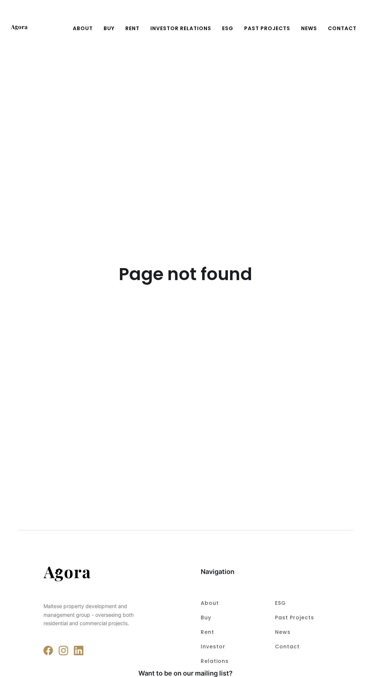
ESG (227, 28)
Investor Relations (180, 28)
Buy (109, 28)
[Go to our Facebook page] (48, 650)
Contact (287, 646)
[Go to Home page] (19, 28)
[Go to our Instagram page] (63, 650)
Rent (132, 28)
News (309, 28)
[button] (355, 15)
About (83, 28)
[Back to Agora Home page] (95, 575)
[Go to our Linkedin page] (78, 650)
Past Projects (267, 28)
